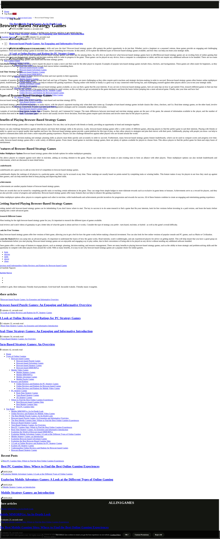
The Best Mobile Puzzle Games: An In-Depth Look (32, 416)
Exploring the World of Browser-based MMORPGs (32, 432)
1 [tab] (5, 44)
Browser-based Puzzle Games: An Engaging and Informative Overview (40, 418)
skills (6, 257)
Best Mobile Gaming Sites (26, 404)
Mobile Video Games (19, 370)
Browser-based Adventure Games (29, 363)
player (6, 259)
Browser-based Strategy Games (29, 365)
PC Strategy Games (19, 391)
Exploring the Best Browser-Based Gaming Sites (31, 441)
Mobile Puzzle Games (25, 379)
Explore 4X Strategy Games (22, 446)
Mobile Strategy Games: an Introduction (27, 436)
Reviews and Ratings (19, 381)
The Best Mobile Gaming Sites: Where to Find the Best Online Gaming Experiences (45, 420)
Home (6, 11)
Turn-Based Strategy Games (27, 395)
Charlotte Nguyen (8, 37)
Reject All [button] (158, 535)
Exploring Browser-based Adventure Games (29, 439)
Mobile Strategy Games (25, 372)
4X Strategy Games (24, 397)
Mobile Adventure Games (26, 377)
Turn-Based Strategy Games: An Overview (28, 425)
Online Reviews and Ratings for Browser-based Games (38, 386)
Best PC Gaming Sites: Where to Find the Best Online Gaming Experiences (41, 427)
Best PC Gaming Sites (25, 407)
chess (6, 261)
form (6, 252)
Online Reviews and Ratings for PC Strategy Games (37, 384)
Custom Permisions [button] (142, 535)
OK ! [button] (126, 535)
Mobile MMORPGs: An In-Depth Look (27, 411)
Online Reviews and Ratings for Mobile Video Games (38, 388)
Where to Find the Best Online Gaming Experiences (32, 400)
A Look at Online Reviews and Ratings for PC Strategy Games (36, 443)
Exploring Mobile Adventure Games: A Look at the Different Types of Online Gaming (46, 434)
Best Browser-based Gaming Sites (30, 402)
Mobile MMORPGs (24, 375)
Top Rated (10, 409)
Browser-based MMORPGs (27, 368)
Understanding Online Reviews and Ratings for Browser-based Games (39, 448)
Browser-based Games (25, 18)
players (7, 254)
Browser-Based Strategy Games (24, 423)
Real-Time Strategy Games (27, 393)
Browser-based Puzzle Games (28, 361)
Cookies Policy (115, 535)
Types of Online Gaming (7, 18)
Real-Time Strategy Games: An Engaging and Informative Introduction (39, 430)
